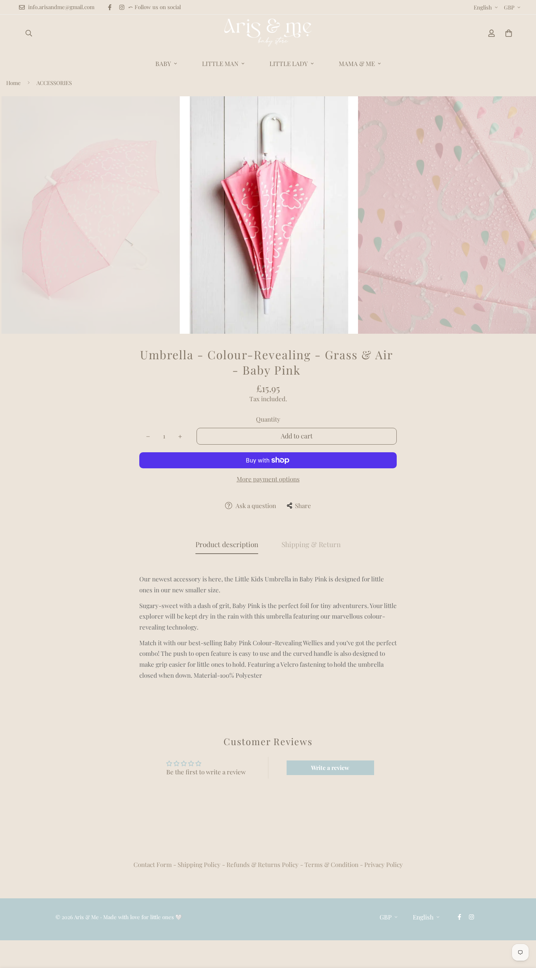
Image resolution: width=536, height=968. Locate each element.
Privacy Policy (383, 864)
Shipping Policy (199, 864)
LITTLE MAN (220, 63)
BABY (163, 63)
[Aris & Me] (267, 33)
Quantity (268, 419)
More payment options (268, 479)
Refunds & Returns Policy (262, 864)
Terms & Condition (331, 864)
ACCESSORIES (54, 82)
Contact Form (152, 864)
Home (13, 82)
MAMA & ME (357, 63)
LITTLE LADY (288, 63)
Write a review (330, 767)
